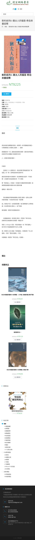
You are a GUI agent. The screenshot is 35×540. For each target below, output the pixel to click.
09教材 (6, 445)
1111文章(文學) (8, 449)
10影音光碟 (7, 447)
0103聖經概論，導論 (19, 102)
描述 (17, 128)
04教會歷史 (7, 433)
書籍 (6, 102)
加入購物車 (7, 94)
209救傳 (6, 459)
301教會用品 (7, 474)
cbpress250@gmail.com (15, 502)
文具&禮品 (6, 471)
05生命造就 (7, 435)
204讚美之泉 (7, 457)
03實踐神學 (7, 431)
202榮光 (6, 455)
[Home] (2, 26)
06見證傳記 (7, 438)
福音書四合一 (17, 332)
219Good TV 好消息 (9, 466)
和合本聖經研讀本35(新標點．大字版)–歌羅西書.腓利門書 (18, 294)
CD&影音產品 (7, 452)
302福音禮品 (7, 476)
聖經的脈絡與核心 (17, 411)
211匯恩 (6, 462)
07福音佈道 (7, 440)
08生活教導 (7, 442)
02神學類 (6, 428)
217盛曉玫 (7, 464)
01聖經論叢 (11, 102)
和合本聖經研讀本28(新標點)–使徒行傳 (17, 370)
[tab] (17, 128)
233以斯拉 (7, 469)
